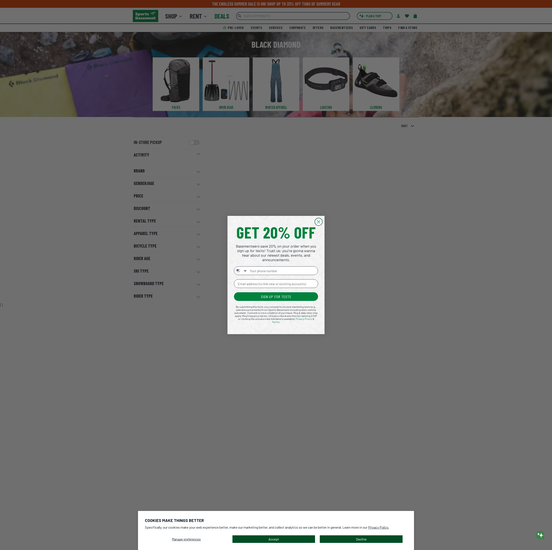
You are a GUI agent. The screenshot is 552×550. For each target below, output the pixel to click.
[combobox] (241, 271)
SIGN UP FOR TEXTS (276, 296)
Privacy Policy (304, 318)
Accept (273, 539)
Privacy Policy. (378, 527)
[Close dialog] (318, 222)
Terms (276, 321)
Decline (361, 539)
